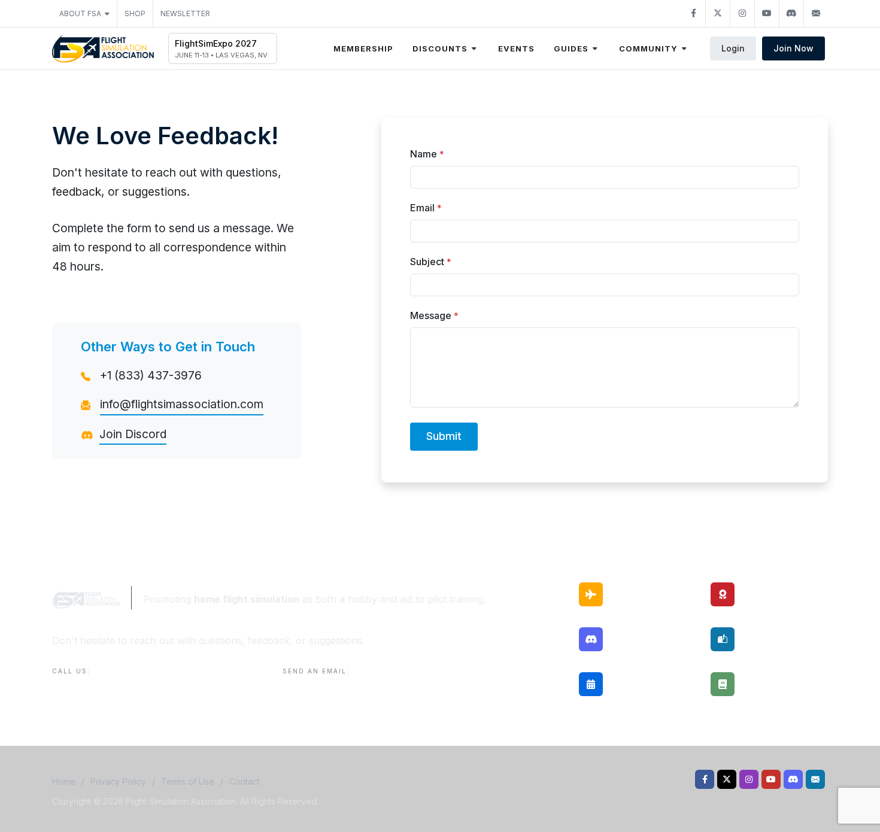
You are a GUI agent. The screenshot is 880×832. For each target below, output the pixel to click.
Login (733, 48)
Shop (135, 13)
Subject (430, 262)
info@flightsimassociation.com (181, 404)
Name (427, 154)
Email (426, 208)
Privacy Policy (118, 781)
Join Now (793, 48)
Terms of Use (187, 781)
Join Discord (132, 434)
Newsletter (185, 13)
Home (63, 781)
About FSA (80, 13)
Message (434, 315)
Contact (244, 781)
